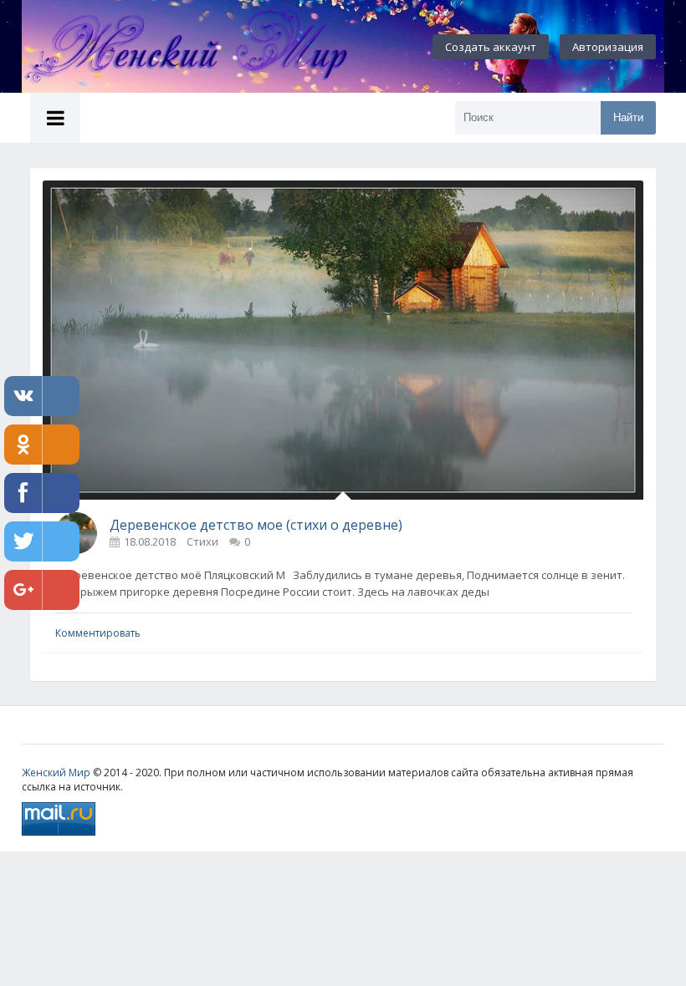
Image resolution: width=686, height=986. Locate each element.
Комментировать (98, 633)
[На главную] (205, 47)
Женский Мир (56, 772)
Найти (628, 117)
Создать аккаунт (490, 46)
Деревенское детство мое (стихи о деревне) (256, 524)
